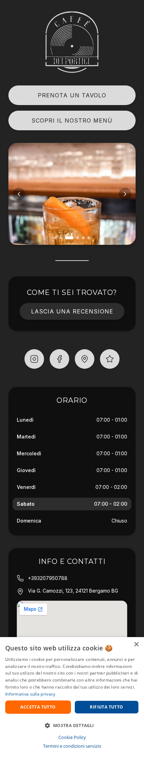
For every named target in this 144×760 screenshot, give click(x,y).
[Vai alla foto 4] (77, 237)
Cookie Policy (72, 737)
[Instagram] (34, 359)
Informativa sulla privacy (30, 694)
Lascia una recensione (72, 311)
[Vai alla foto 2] (60, 237)
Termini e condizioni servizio (72, 746)
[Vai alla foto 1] (55, 237)
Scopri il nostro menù (72, 120)
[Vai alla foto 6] (88, 237)
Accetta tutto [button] (38, 707)
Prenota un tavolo (72, 95)
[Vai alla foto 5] (83, 237)
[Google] (84, 359)
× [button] (136, 644)
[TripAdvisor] (110, 359)
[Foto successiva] (125, 194)
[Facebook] (59, 359)
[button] (72, 725)
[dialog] (72, 698)
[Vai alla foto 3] (69, 237)
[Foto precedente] (19, 194)
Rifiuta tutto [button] (106, 707)
